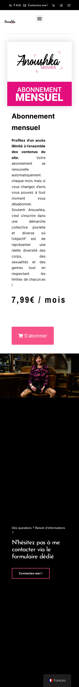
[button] (39, 18)
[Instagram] (69, 5)
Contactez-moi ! (31, 573)
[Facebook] (61, 5)
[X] (53, 5)
